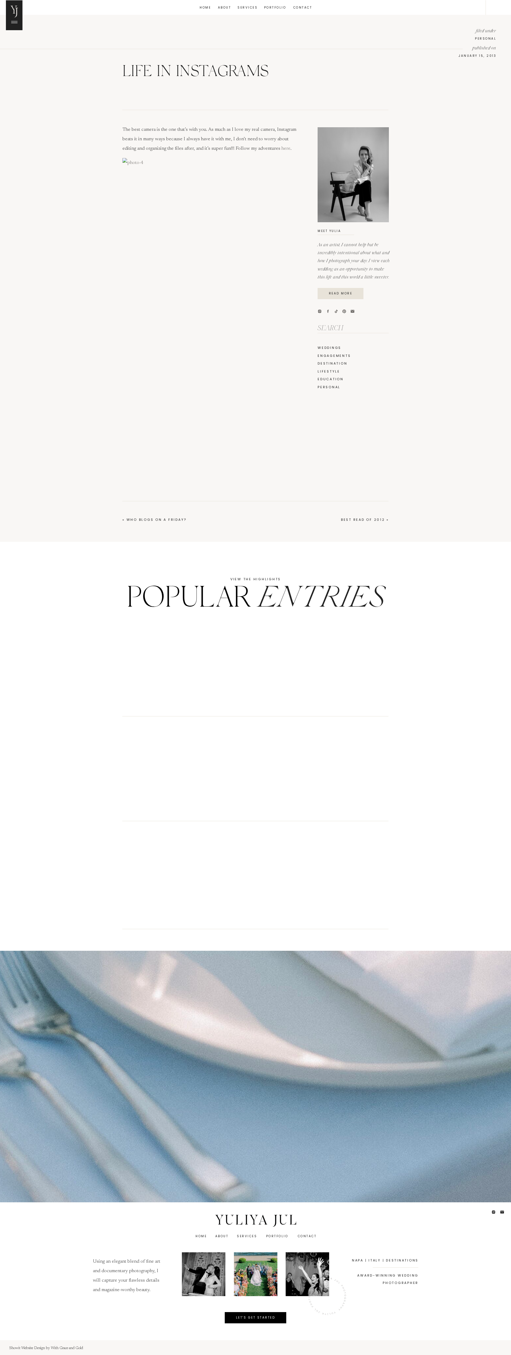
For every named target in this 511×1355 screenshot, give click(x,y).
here (286, 148)
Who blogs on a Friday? (157, 519)
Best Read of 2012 (363, 519)
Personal (485, 38)
